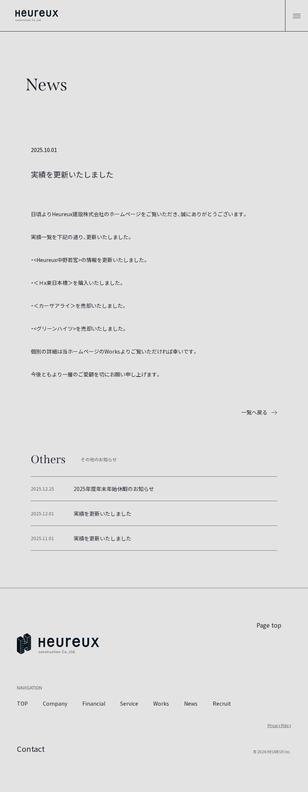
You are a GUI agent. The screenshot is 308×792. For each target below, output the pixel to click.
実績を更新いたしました (102, 513)
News (191, 703)
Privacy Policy (279, 725)
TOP (22, 703)
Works (161, 703)
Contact (31, 748)
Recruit (222, 703)
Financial (93, 703)
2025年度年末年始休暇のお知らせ (114, 488)
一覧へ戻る (254, 412)
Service (129, 703)
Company (55, 703)
